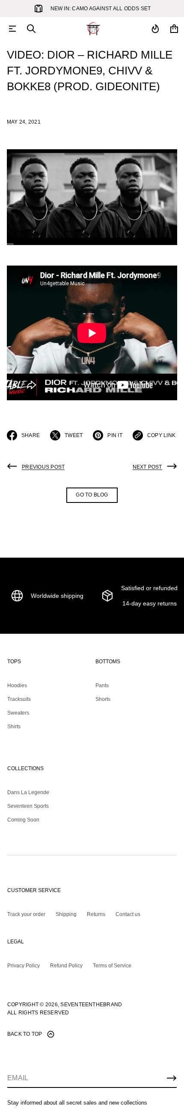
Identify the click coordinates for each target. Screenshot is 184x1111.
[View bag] (174, 28)
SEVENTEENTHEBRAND (91, 1005)
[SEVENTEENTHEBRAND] (93, 28)
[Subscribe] (171, 1078)
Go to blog (92, 495)
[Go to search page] (31, 28)
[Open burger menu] (12, 28)
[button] (31, 28)
